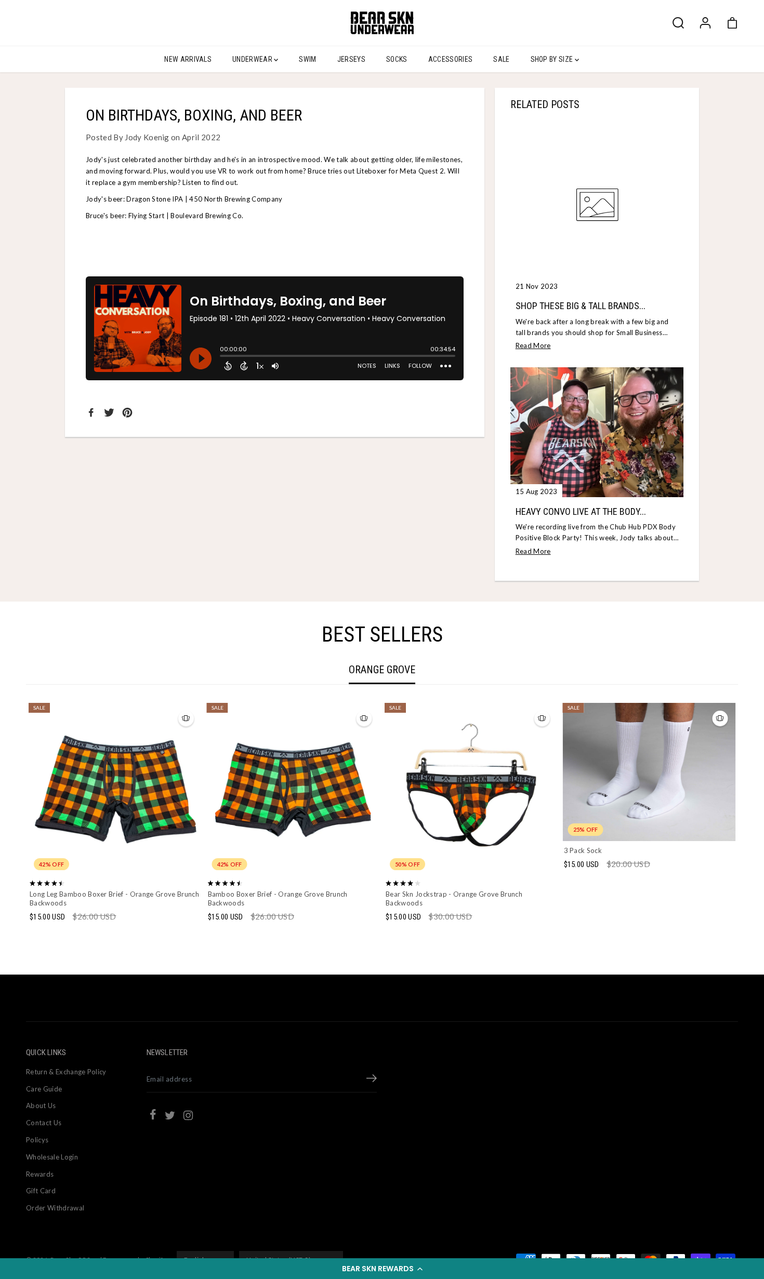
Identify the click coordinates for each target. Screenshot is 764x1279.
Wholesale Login (52, 1157)
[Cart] (732, 23)
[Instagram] (188, 1117)
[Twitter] (109, 412)
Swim (307, 59)
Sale (501, 59)
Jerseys (351, 59)
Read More (533, 345)
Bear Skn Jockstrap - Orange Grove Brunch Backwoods (454, 898)
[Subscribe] (371, 1080)
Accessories (450, 59)
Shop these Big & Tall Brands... (581, 305)
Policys (37, 1140)
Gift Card (41, 1191)
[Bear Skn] (382, 23)
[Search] (678, 23)
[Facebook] (91, 412)
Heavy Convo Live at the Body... (581, 511)
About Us (41, 1105)
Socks (396, 59)
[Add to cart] (662, 821)
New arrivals (188, 59)
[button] (382, 1268)
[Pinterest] (127, 412)
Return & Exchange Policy (66, 1072)
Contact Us (43, 1122)
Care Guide (44, 1089)
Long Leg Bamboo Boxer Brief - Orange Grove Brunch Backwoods (114, 898)
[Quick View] (114, 855)
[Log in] (705, 23)
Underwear (253, 59)
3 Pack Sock (583, 850)
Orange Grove (382, 669)
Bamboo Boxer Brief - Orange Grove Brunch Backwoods (278, 898)
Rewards (40, 1174)
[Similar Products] (186, 718)
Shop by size (553, 59)
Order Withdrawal (55, 1208)
